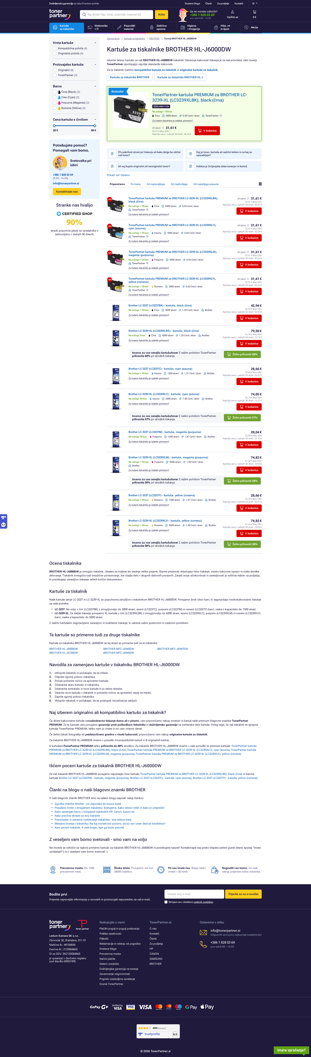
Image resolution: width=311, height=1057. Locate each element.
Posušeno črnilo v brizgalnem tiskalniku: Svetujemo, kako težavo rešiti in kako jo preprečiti (109, 807)
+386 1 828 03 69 (202, 15)
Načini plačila (107, 958)
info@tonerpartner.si (66, 183)
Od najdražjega (179, 184)
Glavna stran (113, 38)
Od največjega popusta (206, 184)
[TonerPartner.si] (60, 14)
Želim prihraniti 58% (245, 481)
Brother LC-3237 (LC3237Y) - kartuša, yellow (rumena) (162, 495)
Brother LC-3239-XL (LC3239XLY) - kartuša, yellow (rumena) (165, 520)
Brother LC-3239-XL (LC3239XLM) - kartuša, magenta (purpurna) (168, 457)
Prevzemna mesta (110, 953)
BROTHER (154, 38)
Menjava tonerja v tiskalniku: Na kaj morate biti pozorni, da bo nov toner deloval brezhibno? (110, 823)
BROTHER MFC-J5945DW (118, 648)
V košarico (210, 130)
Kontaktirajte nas (67, 191)
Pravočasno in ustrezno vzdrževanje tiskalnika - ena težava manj (93, 819)
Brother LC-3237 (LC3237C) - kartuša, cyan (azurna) (160, 368)
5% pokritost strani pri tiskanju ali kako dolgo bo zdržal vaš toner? (149, 154)
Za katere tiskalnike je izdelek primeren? (172, 120)
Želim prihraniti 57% (245, 417)
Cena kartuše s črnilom (70, 119)
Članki (208, 3)
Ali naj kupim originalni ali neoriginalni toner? (144, 166)
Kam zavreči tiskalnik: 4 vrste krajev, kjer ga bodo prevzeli (89, 827)
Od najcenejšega (156, 184)
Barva (57, 86)
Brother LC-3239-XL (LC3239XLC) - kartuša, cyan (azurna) (164, 394)
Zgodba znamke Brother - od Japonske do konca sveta (88, 803)
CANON (154, 953)
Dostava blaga (192, 3)
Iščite (161, 14)
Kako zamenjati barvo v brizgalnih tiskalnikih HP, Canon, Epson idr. (95, 811)
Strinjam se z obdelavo (190, 902)
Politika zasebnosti (110, 933)
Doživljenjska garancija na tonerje (119, 969)
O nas (153, 928)
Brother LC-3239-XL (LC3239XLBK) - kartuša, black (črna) (164, 330)
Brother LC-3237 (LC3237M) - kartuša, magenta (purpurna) (165, 432)
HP (151, 948)
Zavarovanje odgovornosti (115, 974)
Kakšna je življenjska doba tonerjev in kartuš (221, 166)
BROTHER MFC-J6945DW (118, 652)
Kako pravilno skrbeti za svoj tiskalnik (77, 815)
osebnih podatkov (203, 902)
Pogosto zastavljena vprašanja (117, 979)
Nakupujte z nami (112, 922)
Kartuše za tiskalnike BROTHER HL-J (180, 77)
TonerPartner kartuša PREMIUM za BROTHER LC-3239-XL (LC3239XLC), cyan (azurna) (178, 750)
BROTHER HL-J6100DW (63, 652)
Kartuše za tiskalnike (134, 38)
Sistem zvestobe (109, 963)
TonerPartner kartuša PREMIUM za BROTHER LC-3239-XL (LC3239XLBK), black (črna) (191, 774)
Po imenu (136, 184)
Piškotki (104, 938)
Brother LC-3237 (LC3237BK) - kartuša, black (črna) (160, 305)
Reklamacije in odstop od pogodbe (120, 943)
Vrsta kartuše (63, 43)
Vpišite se (232, 17)
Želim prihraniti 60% (245, 354)
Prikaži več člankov (118, 175)
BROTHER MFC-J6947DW (172, 648)
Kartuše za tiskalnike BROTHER (129, 77)
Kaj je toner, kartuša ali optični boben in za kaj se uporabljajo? (224, 154)
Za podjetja (223, 3)
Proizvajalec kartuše (68, 64)
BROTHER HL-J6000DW (63, 648)
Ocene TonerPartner (111, 984)
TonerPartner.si (161, 922)
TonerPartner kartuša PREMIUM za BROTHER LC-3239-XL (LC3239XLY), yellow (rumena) (188, 753)
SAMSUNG (156, 958)
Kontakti (239, 3)
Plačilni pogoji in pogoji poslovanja (119, 928)
